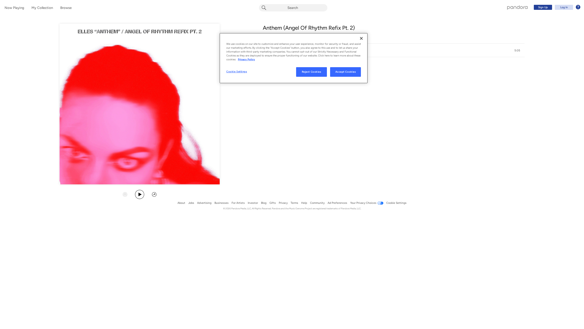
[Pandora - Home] (517, 7)
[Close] (361, 38)
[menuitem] (556, 7)
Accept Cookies (345, 71)
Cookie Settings (236, 71)
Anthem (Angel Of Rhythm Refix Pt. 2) (309, 27)
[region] (293, 58)
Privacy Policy (246, 59)
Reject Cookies (311, 71)
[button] (393, 50)
